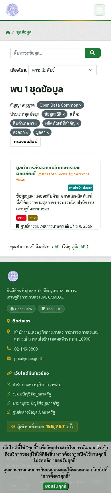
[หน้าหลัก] (8, 32)
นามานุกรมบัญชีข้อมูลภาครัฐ (36, 402)
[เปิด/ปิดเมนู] (99, 10)
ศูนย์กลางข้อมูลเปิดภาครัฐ (34, 412)
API (58, 246)
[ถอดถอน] (80, 105)
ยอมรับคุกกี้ (55, 486)
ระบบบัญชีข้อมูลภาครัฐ (32, 393)
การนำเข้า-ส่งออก (80, 187)
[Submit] (93, 53)
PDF (21, 218)
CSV (33, 218)
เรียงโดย (18, 70)
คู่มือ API (79, 246)
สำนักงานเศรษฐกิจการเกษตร (36, 384)
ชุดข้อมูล (24, 31)
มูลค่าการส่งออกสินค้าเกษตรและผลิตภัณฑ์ (48, 170)
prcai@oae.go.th (29, 358)
